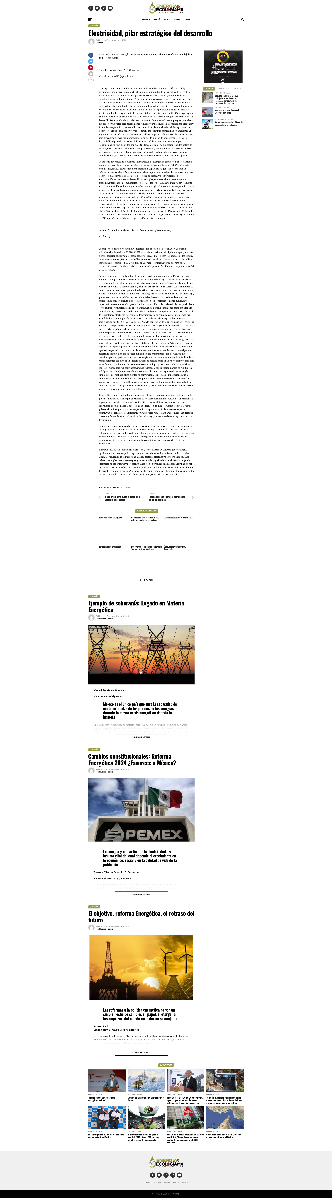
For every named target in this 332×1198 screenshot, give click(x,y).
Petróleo (146, 19)
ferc (101, 43)
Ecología (157, 19)
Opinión (187, 19)
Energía (167, 19)
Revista (177, 19)
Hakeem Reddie (106, 619)
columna (126, 488)
